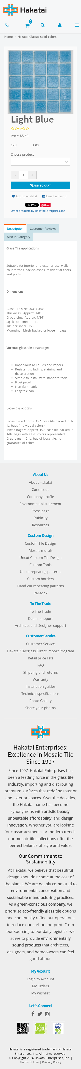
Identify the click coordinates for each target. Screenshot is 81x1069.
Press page (40, 511)
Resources (40, 525)
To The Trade (40, 611)
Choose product (22, 154)
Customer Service (40, 643)
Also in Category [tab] (18, 237)
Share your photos (40, 707)
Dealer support (40, 618)
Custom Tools (40, 564)
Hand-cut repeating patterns (40, 586)
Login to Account (40, 979)
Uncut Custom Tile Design (40, 557)
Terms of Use (29, 1062)
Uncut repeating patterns (40, 571)
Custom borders (40, 578)
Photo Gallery (40, 700)
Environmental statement (40, 503)
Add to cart (42, 185)
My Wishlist (40, 993)
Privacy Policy (51, 1062)
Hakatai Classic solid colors (37, 37)
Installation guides (41, 686)
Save (47, 205)
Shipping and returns (40, 672)
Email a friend (56, 196)
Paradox (40, 593)
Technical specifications (40, 693)
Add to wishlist (26, 196)
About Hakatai (40, 482)
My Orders (40, 986)
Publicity (41, 517)
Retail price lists (40, 658)
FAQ (40, 665)
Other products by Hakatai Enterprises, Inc (38, 211)
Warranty (40, 679)
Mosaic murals (40, 550)
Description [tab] (15, 229)
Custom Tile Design (40, 543)
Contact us (40, 489)
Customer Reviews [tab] (43, 229)
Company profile (40, 496)
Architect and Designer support (40, 625)
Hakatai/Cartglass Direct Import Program (40, 651)
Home (8, 37)
